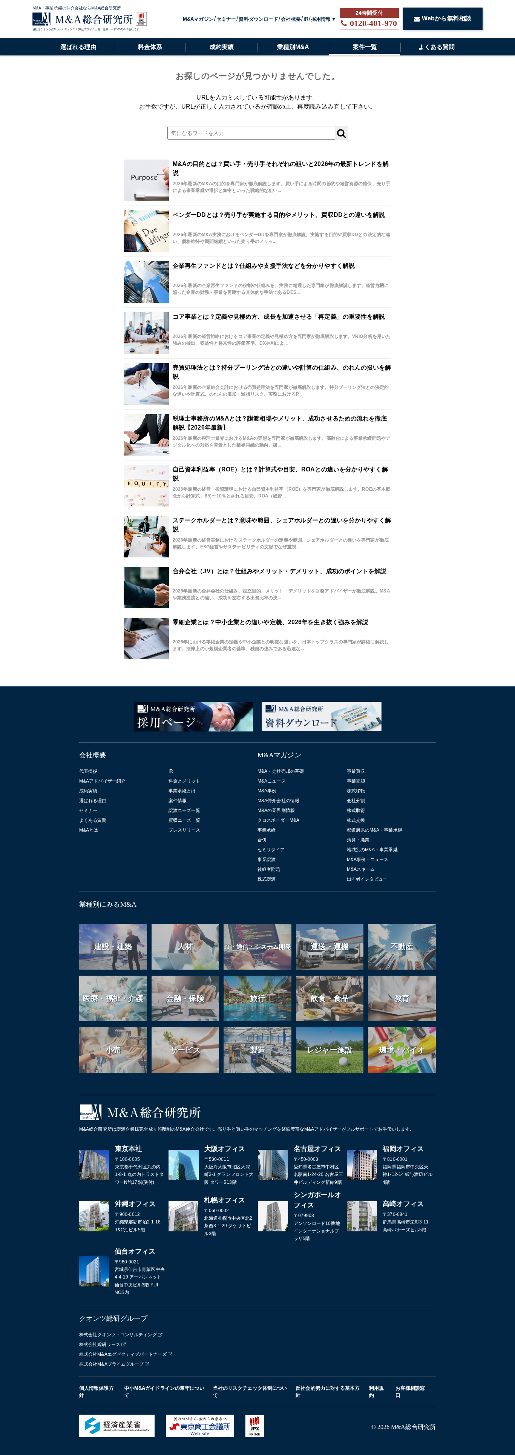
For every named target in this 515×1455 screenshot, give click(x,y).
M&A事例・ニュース (368, 859)
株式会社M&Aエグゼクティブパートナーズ (123, 1354)
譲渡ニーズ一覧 (185, 810)
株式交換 (356, 820)
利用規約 (376, 1391)
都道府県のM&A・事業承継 (374, 830)
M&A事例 (267, 790)
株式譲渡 (267, 879)
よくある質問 (436, 47)
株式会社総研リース (99, 1344)
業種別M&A (293, 47)
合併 (262, 840)
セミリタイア (271, 849)
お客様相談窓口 (410, 1391)
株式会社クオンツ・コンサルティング (118, 1334)
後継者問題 (269, 869)
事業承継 (267, 830)
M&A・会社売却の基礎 (281, 771)
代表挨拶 (88, 771)
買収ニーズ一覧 (185, 820)
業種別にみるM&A (107, 904)
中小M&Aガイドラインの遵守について (164, 1391)
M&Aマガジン (198, 19)
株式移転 (356, 790)
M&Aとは (88, 830)
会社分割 (356, 800)
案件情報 (178, 800)
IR (305, 19)
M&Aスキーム (361, 869)
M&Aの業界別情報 (276, 810)
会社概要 (290, 19)
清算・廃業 (358, 840)
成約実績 (222, 47)
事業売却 (356, 781)
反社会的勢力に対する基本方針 (328, 1391)
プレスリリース (185, 830)
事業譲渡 (267, 859)
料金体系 (150, 47)
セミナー (226, 19)
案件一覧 (365, 47)
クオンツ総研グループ (113, 1318)
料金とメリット (185, 781)
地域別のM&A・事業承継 (372, 849)
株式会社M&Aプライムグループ (111, 1364)
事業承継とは (182, 790)
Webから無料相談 (446, 18)
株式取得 (356, 810)
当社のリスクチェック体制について (250, 1391)
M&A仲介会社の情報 (278, 800)
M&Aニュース (272, 781)
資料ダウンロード (258, 19)
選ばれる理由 (78, 47)
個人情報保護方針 (96, 1391)
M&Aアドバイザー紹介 (102, 781)
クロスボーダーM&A (278, 820)
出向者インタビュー (367, 879)
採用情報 (321, 19)
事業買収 (356, 771)
